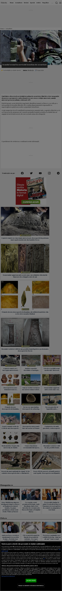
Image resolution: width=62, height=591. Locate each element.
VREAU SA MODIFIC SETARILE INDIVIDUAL (31, 585)
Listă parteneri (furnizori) (8, 576)
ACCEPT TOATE (31, 580)
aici (44, 558)
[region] (31, 566)
